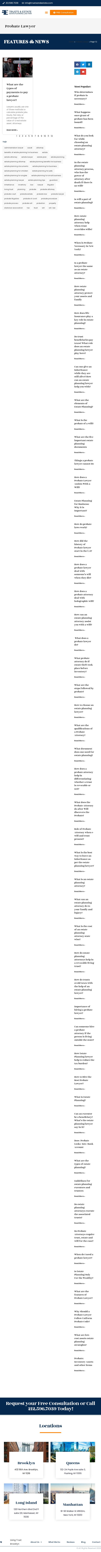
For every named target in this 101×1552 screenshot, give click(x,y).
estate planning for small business (46, 175)
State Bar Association (13, 208)
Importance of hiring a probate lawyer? (83, 1010)
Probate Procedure (49, 198)
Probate (32, 189)
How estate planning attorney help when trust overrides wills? (83, 222)
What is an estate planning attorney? (84, 883)
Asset (29, 148)
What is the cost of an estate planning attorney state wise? (83, 933)
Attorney (39, 148)
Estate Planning (57, 157)
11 (48, 136)
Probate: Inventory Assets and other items (83, 1362)
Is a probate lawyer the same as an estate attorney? (83, 268)
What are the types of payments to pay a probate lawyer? (17, 92)
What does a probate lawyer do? (82, 642)
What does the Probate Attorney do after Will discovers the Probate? (83, 809)
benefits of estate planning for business (21, 152)
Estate (44, 152)
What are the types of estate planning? (82, 1164)
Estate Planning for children (16, 171)
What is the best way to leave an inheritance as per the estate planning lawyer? (84, 859)
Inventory (22, 185)
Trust (36, 208)
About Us (35, 1542)
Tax (28, 208)
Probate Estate (26, 194)
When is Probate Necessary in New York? (84, 246)
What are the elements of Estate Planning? (83, 404)
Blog (83, 1542)
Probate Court (10, 194)
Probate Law (42, 194)
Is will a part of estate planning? (83, 201)
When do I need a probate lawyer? (83, 1256)
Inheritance (9, 185)
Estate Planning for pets (42, 171)
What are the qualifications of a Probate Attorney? (83, 730)
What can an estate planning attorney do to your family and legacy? (83, 906)
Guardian (53, 180)
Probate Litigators (11, 198)
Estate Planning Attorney (15, 161)
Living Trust (8, 189)
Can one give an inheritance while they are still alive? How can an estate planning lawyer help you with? (83, 376)
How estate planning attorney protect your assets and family (83, 293)
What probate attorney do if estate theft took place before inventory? (83, 665)
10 (45, 136)
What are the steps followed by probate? (84, 688)
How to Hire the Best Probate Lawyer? (82, 1080)
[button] (46, 12)
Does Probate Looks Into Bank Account (84, 1144)
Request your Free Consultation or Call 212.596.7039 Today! (50, 1406)
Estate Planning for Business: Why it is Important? (83, 506)
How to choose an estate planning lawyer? (84, 708)
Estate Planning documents (16, 166)
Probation (41, 203)
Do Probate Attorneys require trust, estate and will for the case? (84, 1236)
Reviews (71, 1542)
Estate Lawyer (27, 157)
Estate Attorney (10, 157)
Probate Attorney (47, 189)
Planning (21, 189)
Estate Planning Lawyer (14, 180)
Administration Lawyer (13, 148)
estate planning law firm (20, 14)
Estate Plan (42, 157)
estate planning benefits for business (45, 161)
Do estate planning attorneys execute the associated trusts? (84, 1211)
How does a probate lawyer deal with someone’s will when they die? (82, 571)
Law (31, 185)
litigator (50, 185)
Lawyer (40, 185)
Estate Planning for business (44, 166)
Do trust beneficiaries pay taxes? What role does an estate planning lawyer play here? (83, 345)
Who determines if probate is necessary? (83, 95)
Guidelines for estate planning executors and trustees (83, 1186)
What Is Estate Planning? (82, 1098)
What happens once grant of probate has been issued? (83, 117)
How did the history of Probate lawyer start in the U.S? (83, 546)
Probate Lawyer (82, 42)
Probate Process (11, 203)
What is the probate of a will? (84, 422)
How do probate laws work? (83, 526)
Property (52, 203)
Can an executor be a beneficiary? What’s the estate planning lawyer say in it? (84, 1120)
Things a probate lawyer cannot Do (84, 462)
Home (71, 42)
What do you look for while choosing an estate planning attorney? (84, 142)
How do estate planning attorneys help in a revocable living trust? (84, 959)
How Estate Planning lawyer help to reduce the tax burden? (84, 1058)
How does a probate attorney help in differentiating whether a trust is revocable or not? (83, 779)
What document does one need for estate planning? (84, 752)
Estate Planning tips (36, 180)
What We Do (54, 1542)
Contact (96, 1542)
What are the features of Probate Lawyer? (83, 1295)
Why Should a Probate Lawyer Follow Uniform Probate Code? (83, 1316)
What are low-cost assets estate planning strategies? (84, 1340)
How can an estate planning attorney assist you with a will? (83, 619)
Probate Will (27, 203)
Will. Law (52, 208)
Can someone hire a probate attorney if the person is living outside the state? (84, 1033)
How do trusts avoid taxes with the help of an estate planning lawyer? (83, 986)
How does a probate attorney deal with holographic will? (84, 596)
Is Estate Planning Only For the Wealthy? (83, 1275)
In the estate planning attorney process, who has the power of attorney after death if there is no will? (84, 174)
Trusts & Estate (20, 11)
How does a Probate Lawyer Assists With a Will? (83, 482)
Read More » (12, 130)
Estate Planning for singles (15, 175)
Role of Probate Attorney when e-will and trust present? (84, 834)
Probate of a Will (30, 198)
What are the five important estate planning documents (83, 442)
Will (43, 208)
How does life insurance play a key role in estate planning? (83, 318)
